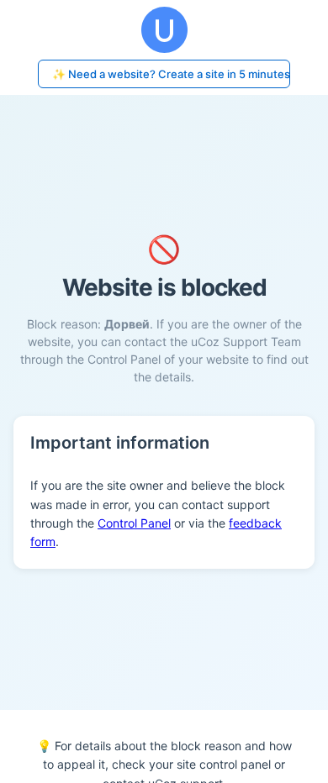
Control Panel (134, 523)
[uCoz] (164, 30)
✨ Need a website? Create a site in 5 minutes (171, 74)
